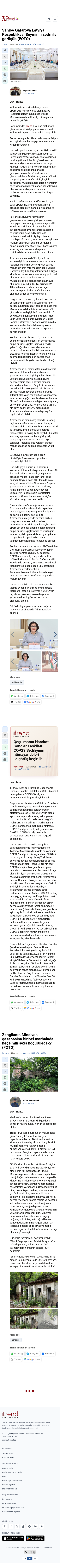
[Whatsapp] (4, 1526)
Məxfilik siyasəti (9, 1503)
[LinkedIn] (35, 1526)
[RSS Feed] (41, 1526)
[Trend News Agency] (10, 1414)
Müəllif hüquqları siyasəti (13, 1508)
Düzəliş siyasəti (8, 1485)
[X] (17, 1526)
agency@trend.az (9, 1440)
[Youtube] (23, 1526)
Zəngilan (16, 1340)
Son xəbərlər (7, 1453)
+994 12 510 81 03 (9, 1437)
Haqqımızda (7, 1468)
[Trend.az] (10, 18)
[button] (5, 50)
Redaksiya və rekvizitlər (12, 1472)
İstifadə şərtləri (8, 1499)
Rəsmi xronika (8, 1457)
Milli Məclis (17, 682)
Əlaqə (4, 1476)
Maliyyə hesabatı (9, 1489)
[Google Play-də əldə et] (35, 1538)
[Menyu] (55, 19)
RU (35, 1558)
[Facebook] (10, 1526)
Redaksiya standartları (12, 1480)
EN (25, 1558)
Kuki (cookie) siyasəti (11, 1512)
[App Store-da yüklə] (13, 1538)
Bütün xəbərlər (28, 94)
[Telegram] (29, 1526)
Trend (29, 126)
